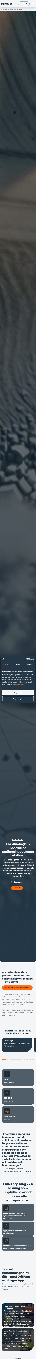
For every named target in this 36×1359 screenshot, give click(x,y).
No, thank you (18, 699)
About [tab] (29, 664)
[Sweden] (6, 4)
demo (10, 1286)
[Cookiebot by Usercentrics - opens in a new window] (25, 659)
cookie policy (20, 684)
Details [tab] (18, 664)
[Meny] (33, 4)
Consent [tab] (7, 664)
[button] (4, 1059)
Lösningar (7, 9)
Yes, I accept (18, 693)
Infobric (2, 9)
